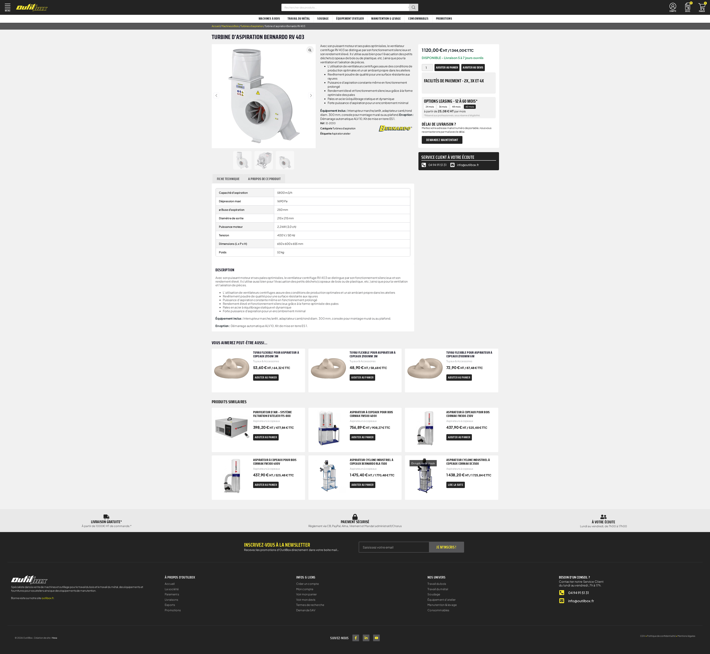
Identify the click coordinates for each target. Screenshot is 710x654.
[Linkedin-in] (366, 638)
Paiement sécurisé (355, 522)
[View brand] (395, 128)
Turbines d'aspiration (252, 26)
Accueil (216, 26)
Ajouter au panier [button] (266, 377)
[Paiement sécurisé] (355, 517)
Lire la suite (455, 484)
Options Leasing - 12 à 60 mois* (451, 101)
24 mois (430, 106)
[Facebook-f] (355, 638)
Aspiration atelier (341, 133)
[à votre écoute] (603, 517)
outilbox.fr (48, 598)
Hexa (54, 637)
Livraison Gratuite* (106, 522)
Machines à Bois (230, 26)
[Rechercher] (413, 7)
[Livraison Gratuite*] (106, 517)
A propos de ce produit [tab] (264, 179)
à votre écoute (603, 522)
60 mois (470, 106)
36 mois (443, 106)
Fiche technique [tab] (228, 179)
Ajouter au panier (447, 67)
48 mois (456, 106)
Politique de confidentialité (661, 636)
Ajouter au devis (473, 67)
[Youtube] (376, 638)
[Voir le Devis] (688, 7)
